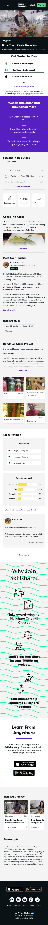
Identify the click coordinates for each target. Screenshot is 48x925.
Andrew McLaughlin (11, 419)
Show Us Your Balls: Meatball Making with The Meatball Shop (14, 822)
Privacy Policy (8, 93)
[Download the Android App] (33, 889)
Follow (24, 263)
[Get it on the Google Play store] (24, 773)
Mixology (8, 331)
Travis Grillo (18, 263)
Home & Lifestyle (11, 326)
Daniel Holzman (10, 827)
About (9, 905)
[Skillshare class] (16, 807)
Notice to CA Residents (24, 916)
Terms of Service (35, 91)
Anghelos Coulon (33, 392)
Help (24, 905)
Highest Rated (9, 510)
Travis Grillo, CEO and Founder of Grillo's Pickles (23, 50)
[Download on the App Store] (24, 764)
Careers (17, 905)
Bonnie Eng (35, 827)
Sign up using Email (24, 86)
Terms (39, 905)
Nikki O (6, 393)
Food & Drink (28, 326)
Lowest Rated (20, 510)
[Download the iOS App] (14, 889)
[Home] (22, 5)
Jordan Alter (31, 418)
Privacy (31, 905)
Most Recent (31, 510)
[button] (4, 5)
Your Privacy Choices (22, 913)
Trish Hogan (17, 519)
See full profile (9, 310)
